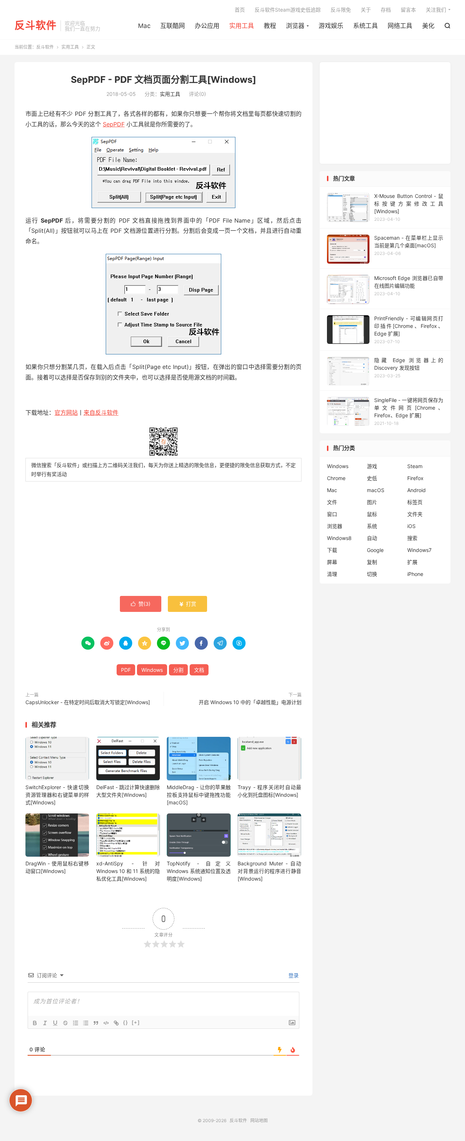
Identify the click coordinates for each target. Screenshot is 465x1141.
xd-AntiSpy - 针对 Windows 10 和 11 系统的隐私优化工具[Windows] (128, 871)
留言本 (408, 10)
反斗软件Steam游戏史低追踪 (288, 10)
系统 (372, 526)
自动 (372, 538)
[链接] (116, 1023)
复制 (372, 562)
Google (375, 550)
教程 (270, 25)
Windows (152, 670)
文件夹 (414, 514)
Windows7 (419, 550)
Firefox (415, 478)
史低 (372, 478)
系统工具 (365, 25)
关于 (366, 10)
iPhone (415, 574)
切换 (372, 574)
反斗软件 (36, 26)
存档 (386, 10)
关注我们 (436, 10)
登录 (293, 975)
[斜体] (45, 1023)
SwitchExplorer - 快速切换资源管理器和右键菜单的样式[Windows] (57, 794)
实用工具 (241, 25)
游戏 (372, 466)
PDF (126, 670)
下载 (332, 550)
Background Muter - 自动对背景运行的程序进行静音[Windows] (269, 871)
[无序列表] (86, 1023)
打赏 (187, 604)
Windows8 (339, 538)
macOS (375, 490)
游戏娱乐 (331, 25)
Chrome (336, 478)
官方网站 (66, 412)
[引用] (96, 1023)
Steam (414, 466)
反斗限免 (341, 10)
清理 (332, 574)
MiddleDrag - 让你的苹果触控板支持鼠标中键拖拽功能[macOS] (198, 794)
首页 (240, 10)
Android (416, 490)
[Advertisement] (163, 539)
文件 (332, 502)
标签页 (414, 502)
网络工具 (400, 25)
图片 (372, 502)
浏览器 (295, 25)
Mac (144, 25)
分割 (178, 670)
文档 (199, 670)
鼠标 (372, 514)
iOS (411, 526)
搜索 (412, 538)
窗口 (332, 514)
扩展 (412, 562)
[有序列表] (75, 1023)
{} (125, 1022)
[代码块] (106, 1023)
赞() (140, 604)
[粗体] (35, 1023)
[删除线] (65, 1023)
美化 (428, 25)
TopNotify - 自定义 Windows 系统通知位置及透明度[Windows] (198, 871)
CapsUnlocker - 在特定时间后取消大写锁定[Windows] (87, 702)
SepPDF (114, 124)
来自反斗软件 (101, 412)
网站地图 (259, 1120)
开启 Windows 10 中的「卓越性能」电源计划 (250, 702)
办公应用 (207, 25)
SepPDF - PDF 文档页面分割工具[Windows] (163, 79)
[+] (136, 1022)
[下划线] (55, 1023)
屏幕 (332, 562)
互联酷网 (172, 25)
